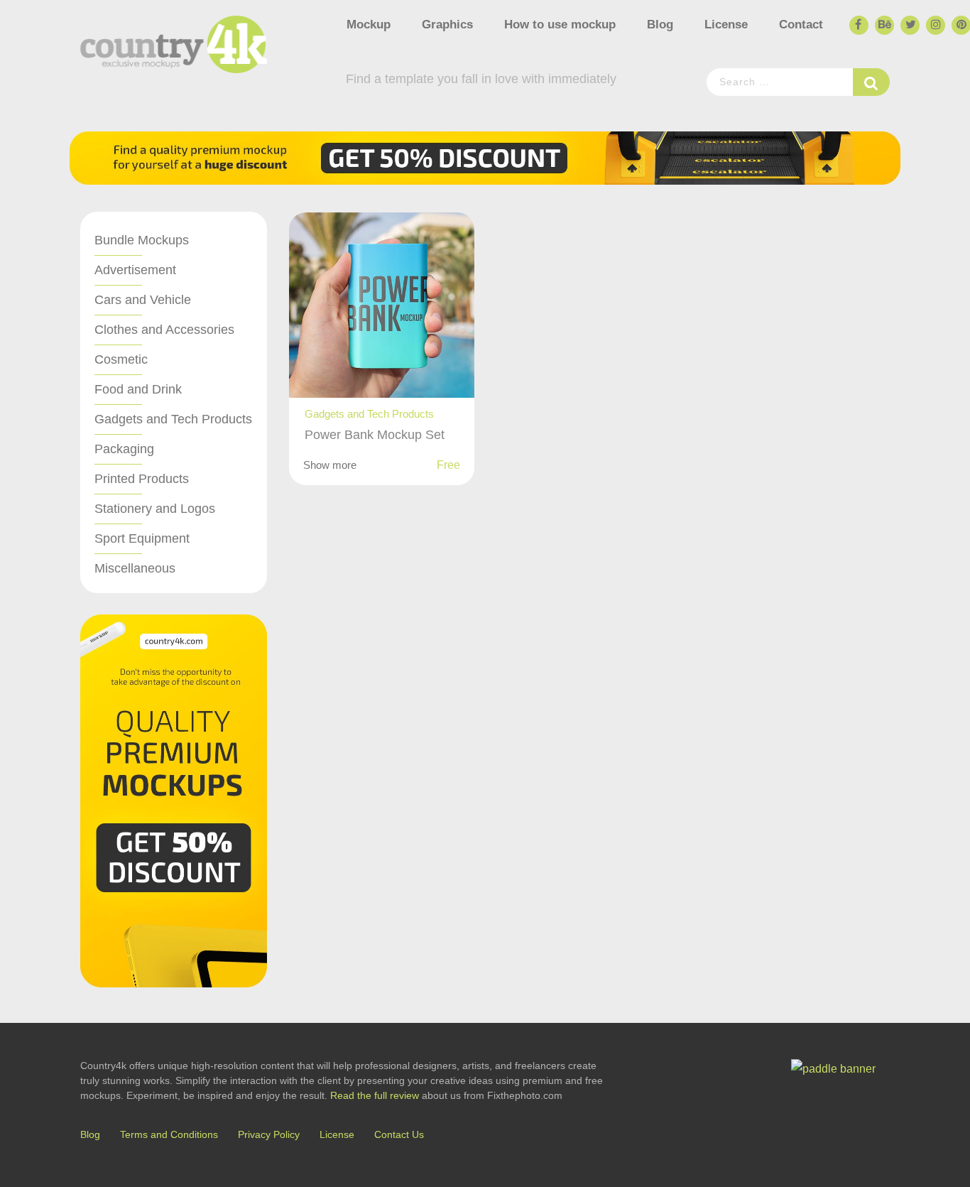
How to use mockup (560, 24)
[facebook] (857, 25)
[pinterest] (960, 25)
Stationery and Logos (154, 509)
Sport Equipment (142, 538)
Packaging (124, 449)
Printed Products (141, 479)
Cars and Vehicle (142, 300)
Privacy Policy (269, 1134)
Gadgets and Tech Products (173, 419)
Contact (801, 24)
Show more (329, 465)
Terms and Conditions (169, 1134)
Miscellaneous (134, 568)
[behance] (883, 25)
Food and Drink (138, 389)
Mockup (369, 24)
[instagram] (934, 25)
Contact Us (399, 1134)
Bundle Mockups (141, 240)
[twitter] (908, 25)
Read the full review (374, 1095)
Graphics (447, 24)
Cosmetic (121, 359)
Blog (660, 24)
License (726, 24)
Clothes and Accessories (164, 330)
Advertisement (135, 270)
